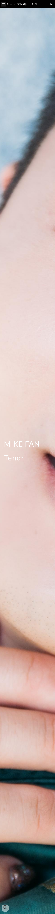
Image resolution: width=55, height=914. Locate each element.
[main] (27, 461)
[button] (3, 4)
